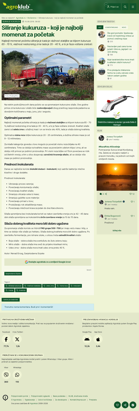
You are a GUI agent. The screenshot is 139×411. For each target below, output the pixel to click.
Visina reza (63, 286)
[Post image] (117, 177)
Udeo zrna (50, 286)
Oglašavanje (30, 400)
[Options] (132, 137)
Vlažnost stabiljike (33, 286)
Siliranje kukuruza (14, 286)
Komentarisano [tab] (111, 27)
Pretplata (93, 400)
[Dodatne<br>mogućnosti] (132, 404)
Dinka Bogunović (113, 216)
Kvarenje (22, 290)
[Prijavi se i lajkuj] (117, 404)
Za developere (61, 400)
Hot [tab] (100, 27)
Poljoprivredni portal (20, 396)
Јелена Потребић (114, 136)
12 (133, 194)
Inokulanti (77, 286)
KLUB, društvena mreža (78, 396)
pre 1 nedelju (114, 139)
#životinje (115, 146)
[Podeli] (125, 404)
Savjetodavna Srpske (13, 274)
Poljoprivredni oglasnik (40, 396)
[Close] (125, 6)
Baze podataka (59, 396)
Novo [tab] (124, 27)
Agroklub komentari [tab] (10, 299)
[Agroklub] (18, 6)
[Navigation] (132, 6)
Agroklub (34, 403)
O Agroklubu (16, 400)
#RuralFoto (104, 146)
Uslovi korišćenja (45, 400)
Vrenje (10, 290)
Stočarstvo (32, 18)
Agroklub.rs (21, 18)
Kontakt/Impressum (78, 400)
